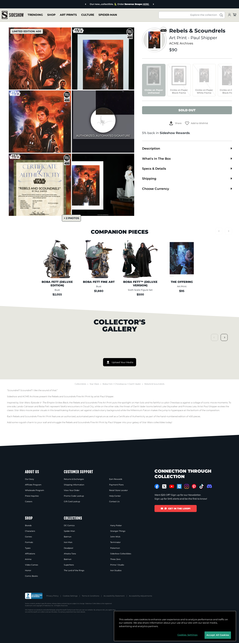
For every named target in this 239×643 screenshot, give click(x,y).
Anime (28, 559)
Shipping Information (74, 484)
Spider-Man (108, 14)
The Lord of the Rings (74, 570)
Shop (51, 14)
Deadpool (68, 548)
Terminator (115, 542)
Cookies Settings (70, 596)
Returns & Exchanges (74, 479)
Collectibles (80, 384)
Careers (28, 501)
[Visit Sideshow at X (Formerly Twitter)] (164, 486)
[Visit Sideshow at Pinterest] (194, 486)
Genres (28, 536)
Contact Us (114, 501)
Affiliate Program (33, 484)
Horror (28, 570)
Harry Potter (116, 525)
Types (27, 548)
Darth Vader (135, 384)
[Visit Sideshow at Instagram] (186, 486)
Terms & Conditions (90, 596)
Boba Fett (108, 384)
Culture (87, 14)
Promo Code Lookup (74, 496)
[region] (175, 626)
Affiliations (30, 553)
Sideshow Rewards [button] (175, 133)
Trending (35, 14)
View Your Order (71, 490)
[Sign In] (229, 15)
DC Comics (69, 525)
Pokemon (115, 548)
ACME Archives (181, 43)
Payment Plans (116, 484)
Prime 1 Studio (117, 565)
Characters (30, 531)
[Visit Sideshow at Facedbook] (156, 486)
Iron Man (68, 542)
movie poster (27, 410)
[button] (196, 123)
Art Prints (68, 14)
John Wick (115, 536)
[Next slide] (153, 4)
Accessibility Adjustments (140, 596)
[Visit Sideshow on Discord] (209, 486)
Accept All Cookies (217, 635)
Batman (67, 536)
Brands (28, 525)
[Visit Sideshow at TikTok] (201, 486)
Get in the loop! (179, 508)
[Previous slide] (86, 4)
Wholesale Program (34, 490)
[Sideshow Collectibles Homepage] (13, 15)
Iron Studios (115, 570)
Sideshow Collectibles (120, 553)
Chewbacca (120, 384)
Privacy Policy (52, 596)
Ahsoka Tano (70, 553)
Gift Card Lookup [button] (72, 501)
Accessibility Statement (114, 596)
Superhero (69, 565)
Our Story (29, 479)
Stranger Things (117, 531)
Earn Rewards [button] (115, 479)
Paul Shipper (204, 37)
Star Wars (94, 384)
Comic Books (31, 576)
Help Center (115, 496)
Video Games (31, 565)
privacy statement (67, 612)
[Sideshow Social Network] (179, 486)
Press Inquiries (32, 496)
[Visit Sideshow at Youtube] (171, 486)
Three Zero (115, 559)
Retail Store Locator (118, 490)
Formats (29, 542)
